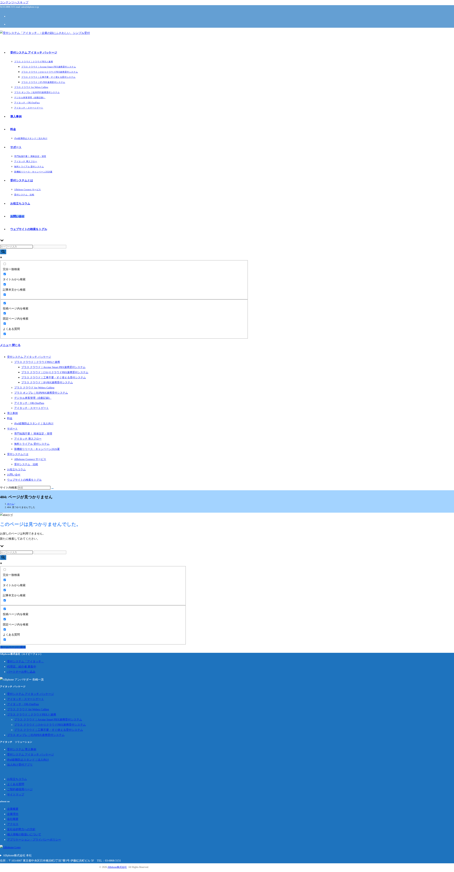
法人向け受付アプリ (20, 764)
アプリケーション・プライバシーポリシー (34, 839)
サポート (12, 428)
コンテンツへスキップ (14, 2)
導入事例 (12, 413)
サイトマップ (15, 794)
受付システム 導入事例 (21, 749)
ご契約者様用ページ (20, 789)
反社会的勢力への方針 (21, 829)
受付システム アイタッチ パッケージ (29, 356)
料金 (9, 418)
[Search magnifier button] (3, 251)
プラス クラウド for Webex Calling (34, 387)
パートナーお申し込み (21, 671)
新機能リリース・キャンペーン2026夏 (37, 449)
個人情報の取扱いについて (24, 834)
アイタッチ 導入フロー (27, 438)
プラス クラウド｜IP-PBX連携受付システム (47, 382)
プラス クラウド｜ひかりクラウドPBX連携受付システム (54, 372)
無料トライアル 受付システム (31, 443)
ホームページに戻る (13, 647)
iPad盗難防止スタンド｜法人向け (34, 423)
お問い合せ (13, 474)
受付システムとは (17, 454)
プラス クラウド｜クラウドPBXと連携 (37, 362)
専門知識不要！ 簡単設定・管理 (33, 433)
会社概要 (12, 818)
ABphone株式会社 (117, 867)
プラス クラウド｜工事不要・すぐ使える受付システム (53, 377)
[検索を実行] (52, 488)
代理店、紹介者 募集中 (21, 666)
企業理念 (12, 814)
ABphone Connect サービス (30, 459)
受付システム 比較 (26, 464)
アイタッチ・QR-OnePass (29, 403)
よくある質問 (15, 784)
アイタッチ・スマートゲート (31, 408)
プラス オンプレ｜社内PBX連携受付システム (41, 392)
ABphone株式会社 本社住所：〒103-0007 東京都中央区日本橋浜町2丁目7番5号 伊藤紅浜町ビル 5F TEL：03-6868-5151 (60, 858)
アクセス (12, 824)
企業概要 (12, 808)
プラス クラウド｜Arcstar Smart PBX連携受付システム (53, 367)
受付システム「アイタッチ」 (25, 661)
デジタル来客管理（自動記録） (32, 397)
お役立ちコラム (16, 469)
